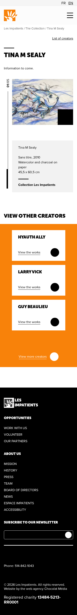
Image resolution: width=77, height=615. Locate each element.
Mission (10, 464)
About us (12, 454)
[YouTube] (16, 553)
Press (8, 477)
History (10, 470)
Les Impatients (13, 28)
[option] (63, 3)
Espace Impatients (19, 503)
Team (8, 484)
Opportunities (17, 418)
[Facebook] (6, 553)
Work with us (15, 428)
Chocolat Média (55, 589)
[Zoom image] (65, 117)
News (8, 497)
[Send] (68, 535)
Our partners (15, 441)
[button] (70, 15)
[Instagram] (25, 553)
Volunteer (13, 435)
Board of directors (21, 490)
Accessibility (15, 510)
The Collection (35, 28)
